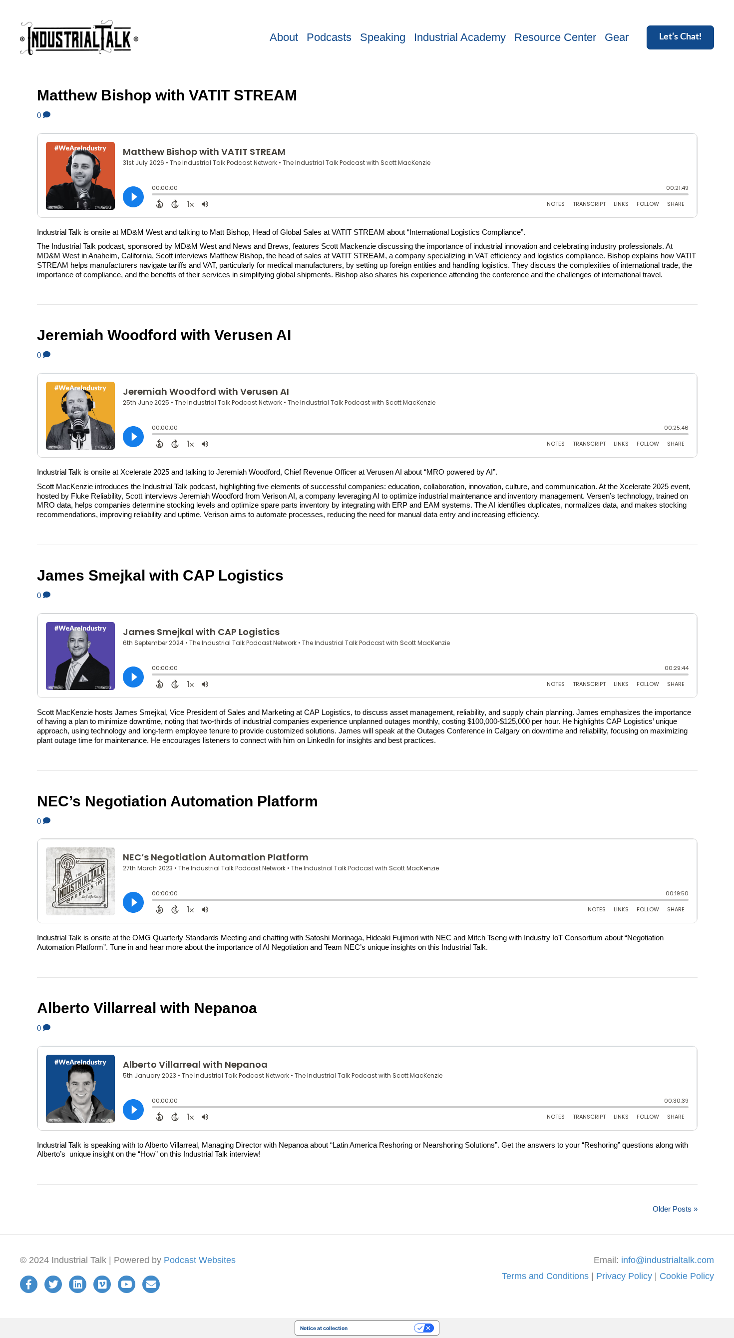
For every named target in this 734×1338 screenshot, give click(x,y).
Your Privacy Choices (384, 1328)
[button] (680, 37)
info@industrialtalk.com (667, 1260)
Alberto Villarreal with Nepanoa (147, 1008)
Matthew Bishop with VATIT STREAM (167, 95)
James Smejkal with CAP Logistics (160, 575)
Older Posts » (675, 1209)
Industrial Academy (460, 37)
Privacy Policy (624, 1276)
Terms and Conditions (545, 1276)
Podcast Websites (200, 1260)
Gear (617, 37)
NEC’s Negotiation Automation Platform (177, 801)
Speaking (382, 37)
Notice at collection (324, 1328)
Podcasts (329, 37)
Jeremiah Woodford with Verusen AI (164, 335)
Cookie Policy (687, 1276)
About (284, 37)
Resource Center (555, 37)
